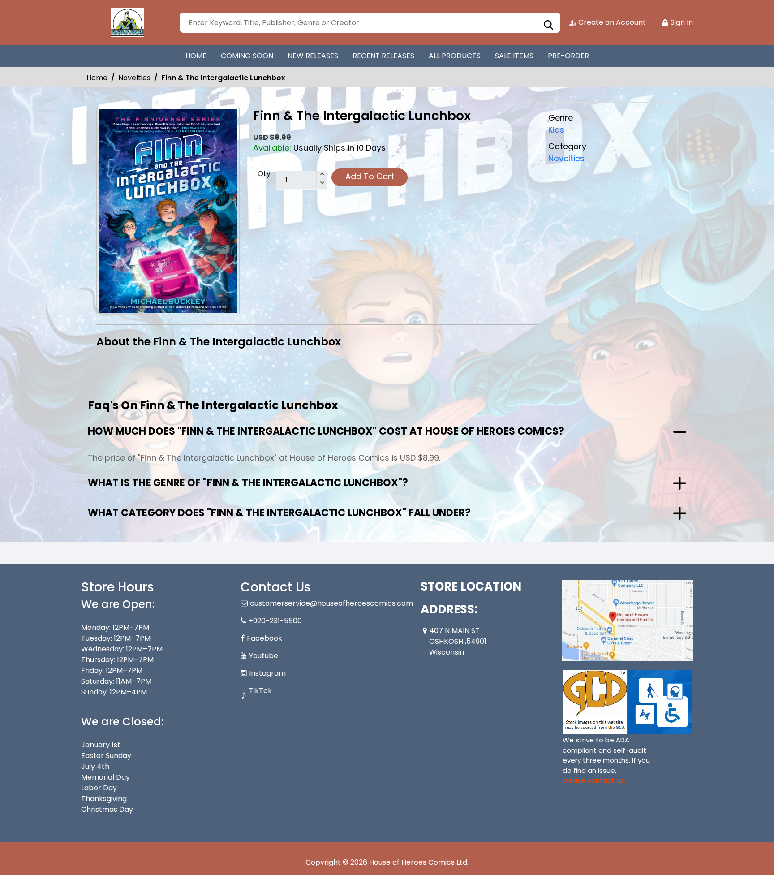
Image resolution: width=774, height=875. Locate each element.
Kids (556, 129)
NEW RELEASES (313, 56)
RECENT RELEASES (383, 56)
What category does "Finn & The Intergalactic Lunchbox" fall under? (279, 513)
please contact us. (594, 780)
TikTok (260, 690)
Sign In (681, 22)
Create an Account (611, 22)
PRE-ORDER (568, 56)
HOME (195, 56)
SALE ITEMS (514, 56)
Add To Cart (369, 176)
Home (97, 78)
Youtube (263, 656)
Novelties (134, 78)
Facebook (264, 638)
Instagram (267, 673)
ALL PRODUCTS (455, 56)
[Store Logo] (126, 22)
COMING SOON (247, 56)
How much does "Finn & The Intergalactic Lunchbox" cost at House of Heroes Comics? (326, 431)
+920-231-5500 (275, 621)
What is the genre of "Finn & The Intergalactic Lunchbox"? (248, 483)
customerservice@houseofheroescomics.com (331, 603)
